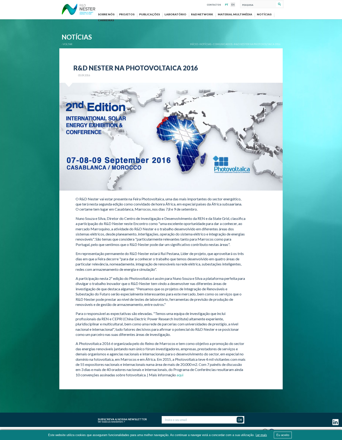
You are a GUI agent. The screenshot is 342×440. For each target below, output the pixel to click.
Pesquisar (279, 4)
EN (233, 4)
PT (226, 4)
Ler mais (261, 435)
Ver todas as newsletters (110, 421)
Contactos (214, 4)
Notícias (205, 44)
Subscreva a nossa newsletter (122, 418)
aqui (180, 375)
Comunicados (222, 44)
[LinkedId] (335, 424)
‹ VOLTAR (67, 44)
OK (240, 420)
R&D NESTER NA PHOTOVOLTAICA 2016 (257, 44)
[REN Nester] (78, 10)
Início (194, 44)
